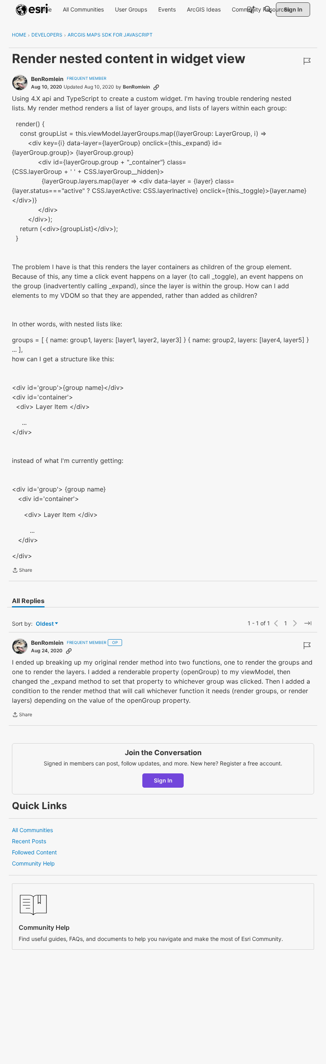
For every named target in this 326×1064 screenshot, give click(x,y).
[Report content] (307, 61)
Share (22, 571)
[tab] (28, 600)
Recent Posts (29, 841)
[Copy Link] (156, 87)
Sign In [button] (163, 780)
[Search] (268, 9)
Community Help (33, 863)
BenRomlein (47, 78)
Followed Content (34, 852)
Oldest (45, 624)
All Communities (32, 830)
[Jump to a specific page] (307, 623)
